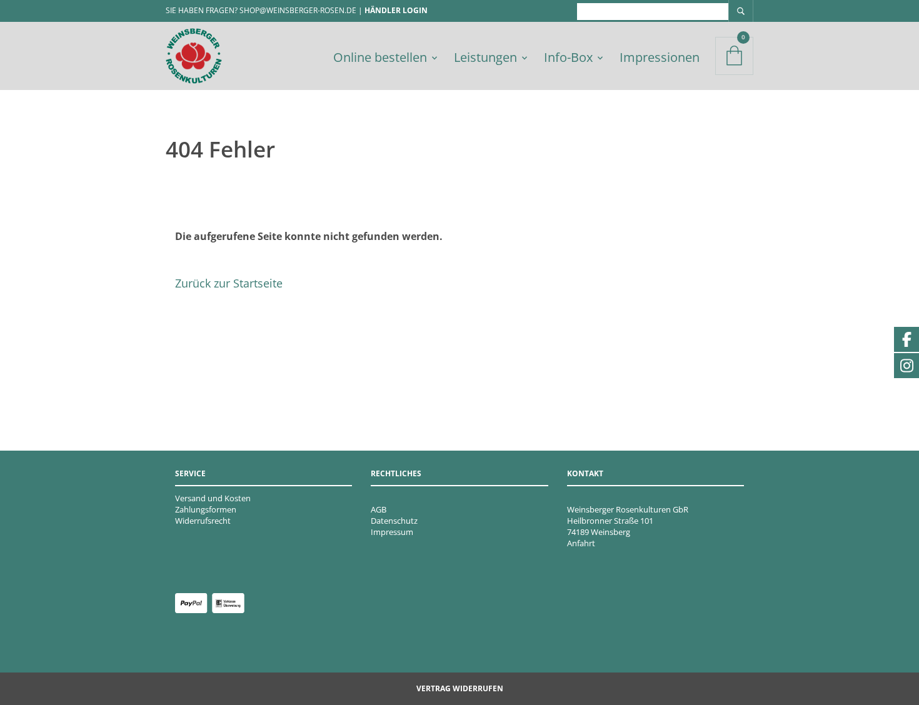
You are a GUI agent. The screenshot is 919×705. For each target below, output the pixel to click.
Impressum (392, 532)
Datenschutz (394, 520)
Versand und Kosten (213, 498)
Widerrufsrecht (203, 520)
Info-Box (568, 57)
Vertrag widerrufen (459, 688)
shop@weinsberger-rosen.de (297, 10)
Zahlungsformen (205, 509)
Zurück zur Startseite (229, 283)
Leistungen (485, 57)
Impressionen (660, 57)
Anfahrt (581, 543)
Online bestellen (380, 57)
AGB (378, 509)
